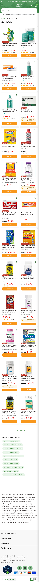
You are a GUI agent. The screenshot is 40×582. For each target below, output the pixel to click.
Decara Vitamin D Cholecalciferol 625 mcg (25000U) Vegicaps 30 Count (27, 379)
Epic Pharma (24, 114)
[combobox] (21, 10)
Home (3, 18)
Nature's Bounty (6, 249)
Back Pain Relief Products (11, 471)
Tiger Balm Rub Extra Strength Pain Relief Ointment (9, 179)
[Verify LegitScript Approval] (7, 570)
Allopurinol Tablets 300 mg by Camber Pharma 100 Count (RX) (9, 378)
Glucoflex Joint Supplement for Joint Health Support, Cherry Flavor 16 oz (28, 147)
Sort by (12, 579)
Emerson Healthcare (26, 349)
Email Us (10, 556)
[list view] (35, 579)
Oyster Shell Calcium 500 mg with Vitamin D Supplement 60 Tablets (28, 278)
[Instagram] (25, 568)
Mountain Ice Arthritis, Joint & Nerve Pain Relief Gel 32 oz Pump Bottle (9, 112)
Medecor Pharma (25, 380)
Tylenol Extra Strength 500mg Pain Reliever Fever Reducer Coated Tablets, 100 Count (9, 215)
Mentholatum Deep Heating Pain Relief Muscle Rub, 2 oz (27, 214)
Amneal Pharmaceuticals (27, 182)
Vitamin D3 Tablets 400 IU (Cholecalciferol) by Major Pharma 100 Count (28, 413)
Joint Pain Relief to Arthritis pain (13, 448)
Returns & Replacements (8, 558)
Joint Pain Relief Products (11, 463)
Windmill (23, 149)
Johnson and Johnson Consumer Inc (8, 217)
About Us (3, 556)
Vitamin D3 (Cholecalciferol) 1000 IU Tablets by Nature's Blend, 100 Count (9, 279)
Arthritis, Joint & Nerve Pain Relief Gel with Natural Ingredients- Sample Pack (28, 46)
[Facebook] (19, 568)
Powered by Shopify (7, 562)
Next (22, 430)
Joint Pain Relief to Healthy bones (13, 456)
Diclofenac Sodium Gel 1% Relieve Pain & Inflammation (9, 78)
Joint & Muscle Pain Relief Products (14, 475)
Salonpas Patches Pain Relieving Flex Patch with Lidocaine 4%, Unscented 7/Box (28, 347)
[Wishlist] (32, 5)
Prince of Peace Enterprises (9, 182)
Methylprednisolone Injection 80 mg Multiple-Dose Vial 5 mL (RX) (27, 180)
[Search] (3, 10)
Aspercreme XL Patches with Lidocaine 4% (9, 146)
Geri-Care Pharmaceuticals (28, 281)
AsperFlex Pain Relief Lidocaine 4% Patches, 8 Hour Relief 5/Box (28, 247)
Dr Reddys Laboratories (8, 80)
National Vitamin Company (9, 281)
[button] (35, 10)
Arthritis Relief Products (10, 459)
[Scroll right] (37, 14)
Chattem (4, 149)
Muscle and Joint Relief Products (13, 467)
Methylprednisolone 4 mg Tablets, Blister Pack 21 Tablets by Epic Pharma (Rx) (28, 112)
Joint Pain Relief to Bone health (13, 445)
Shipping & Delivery (21, 556)
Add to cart (10, 55)
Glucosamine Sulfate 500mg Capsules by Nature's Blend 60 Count (9, 413)
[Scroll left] (2, 14)
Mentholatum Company (27, 217)
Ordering (19, 558)
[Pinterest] (30, 568)
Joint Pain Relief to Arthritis (11, 441)
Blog (25, 558)
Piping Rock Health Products (9, 349)
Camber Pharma (25, 314)
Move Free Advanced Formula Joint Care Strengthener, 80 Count (9, 311)
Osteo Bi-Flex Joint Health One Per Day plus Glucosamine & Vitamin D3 (8, 248)
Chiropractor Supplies (17, 14)
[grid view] (32, 579)
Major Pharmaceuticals (27, 415)
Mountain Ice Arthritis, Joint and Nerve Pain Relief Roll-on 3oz (28, 78)
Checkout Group (6, 14)
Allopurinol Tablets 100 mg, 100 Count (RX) (28, 311)
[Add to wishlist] (16, 28)
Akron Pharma (25, 249)
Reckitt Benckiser (7, 314)
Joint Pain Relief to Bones (11, 452)
